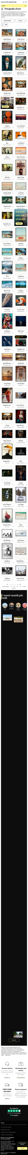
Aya (7, 143)
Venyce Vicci (7, 208)
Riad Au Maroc (20, 206)
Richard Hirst (21, 526)
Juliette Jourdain (7, 542)
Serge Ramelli (21, 127)
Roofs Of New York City (21, 579)
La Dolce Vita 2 (7, 73)
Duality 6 (7, 561)
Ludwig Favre (7, 194)
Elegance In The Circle (21, 349)
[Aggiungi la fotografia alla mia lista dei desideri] (13, 39)
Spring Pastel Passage (21, 73)
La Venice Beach (21, 193)
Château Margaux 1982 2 (7, 579)
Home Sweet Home (7, 244)
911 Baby (21, 504)
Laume (21, 483)
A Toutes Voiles (7, 310)
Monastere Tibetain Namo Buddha (21, 541)
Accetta (22, 1148)
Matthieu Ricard (20, 542)
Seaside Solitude (20, 244)
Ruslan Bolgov (7, 484)
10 (11, 586)
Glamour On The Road (7, 207)
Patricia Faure (21, 506)
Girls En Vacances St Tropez (7, 178)
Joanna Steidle (7, 292)
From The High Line (21, 406)
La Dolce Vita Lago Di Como (7, 53)
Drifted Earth (7, 39)
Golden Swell (7, 193)
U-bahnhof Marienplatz (20, 143)
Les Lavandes (21, 126)
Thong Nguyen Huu (7, 365)
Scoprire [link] (14, 1040)
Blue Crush (7, 291)
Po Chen (21, 332)
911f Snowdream (7, 277)
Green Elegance (7, 157)
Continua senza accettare (22, 1144)
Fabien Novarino (7, 41)
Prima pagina (5, 586)
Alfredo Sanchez (7, 442)
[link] (8, 2)
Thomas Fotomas (21, 158)
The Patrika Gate (21, 384)
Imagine (21, 291)
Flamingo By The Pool (7, 258)
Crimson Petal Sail (7, 525)
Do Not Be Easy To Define (7, 483)
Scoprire (5, 106)
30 (17, 586)
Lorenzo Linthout (21, 562)
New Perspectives (21, 525)
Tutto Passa (20, 39)
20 (14, 586)
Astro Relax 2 (7, 504)
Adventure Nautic (7, 349)
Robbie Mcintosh (21, 41)
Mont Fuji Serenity (21, 363)
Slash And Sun (21, 157)
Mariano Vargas (20, 427)
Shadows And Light (7, 406)
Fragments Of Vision (7, 461)
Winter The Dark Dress (7, 93)
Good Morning (21, 93)
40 (20, 586)
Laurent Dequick (21, 407)
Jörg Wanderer (21, 144)
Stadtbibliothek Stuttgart (20, 561)
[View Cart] (23, 2)
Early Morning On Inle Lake (7, 363)
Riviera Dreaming (21, 258)
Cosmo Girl (21, 310)
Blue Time (21, 331)
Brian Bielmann (20, 292)
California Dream (21, 277)
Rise (21, 461)
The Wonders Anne (7, 541)
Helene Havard (21, 278)
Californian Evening (21, 53)
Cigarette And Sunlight (7, 224)
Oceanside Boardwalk (7, 384)
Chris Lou (7, 463)
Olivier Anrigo (7, 311)
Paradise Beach (7, 331)
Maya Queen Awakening (7, 441)
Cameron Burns (7, 506)
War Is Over (21, 177)
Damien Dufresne (21, 442)
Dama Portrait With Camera (21, 426)
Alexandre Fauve (21, 54)
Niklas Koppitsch (7, 278)
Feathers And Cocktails (21, 108)
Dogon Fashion (7, 126)
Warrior (21, 441)
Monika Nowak (7, 332)
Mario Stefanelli (7, 179)
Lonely (7, 425)
